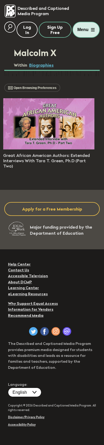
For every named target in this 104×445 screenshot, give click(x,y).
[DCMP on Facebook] (44, 331)
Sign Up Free (55, 29)
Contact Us (18, 270)
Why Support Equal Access (33, 303)
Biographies (41, 65)
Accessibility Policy (22, 424)
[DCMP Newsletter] (67, 331)
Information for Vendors (30, 309)
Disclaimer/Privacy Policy (26, 417)
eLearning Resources (28, 294)
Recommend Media (25, 315)
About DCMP (20, 282)
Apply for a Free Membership (52, 209)
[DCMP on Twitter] (33, 331)
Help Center (19, 264)
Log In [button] (27, 29)
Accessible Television (28, 275)
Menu (83, 29)
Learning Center (23, 287)
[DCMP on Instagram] (55, 331)
